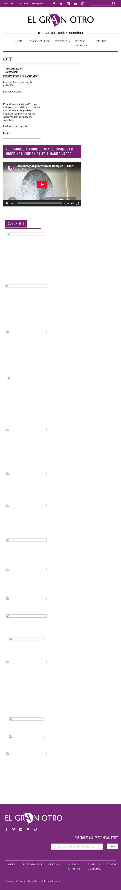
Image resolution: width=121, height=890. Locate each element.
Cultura (59, 41)
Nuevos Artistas (79, 43)
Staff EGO (8, 4)
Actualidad (12, 72)
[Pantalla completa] (77, 203)
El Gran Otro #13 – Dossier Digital (30, 4)
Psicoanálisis (39, 41)
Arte (17, 41)
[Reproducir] (7, 203)
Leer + (6, 133)
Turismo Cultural (94, 866)
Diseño (101, 41)
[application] (42, 184)
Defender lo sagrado (20, 76)
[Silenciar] (72, 203)
